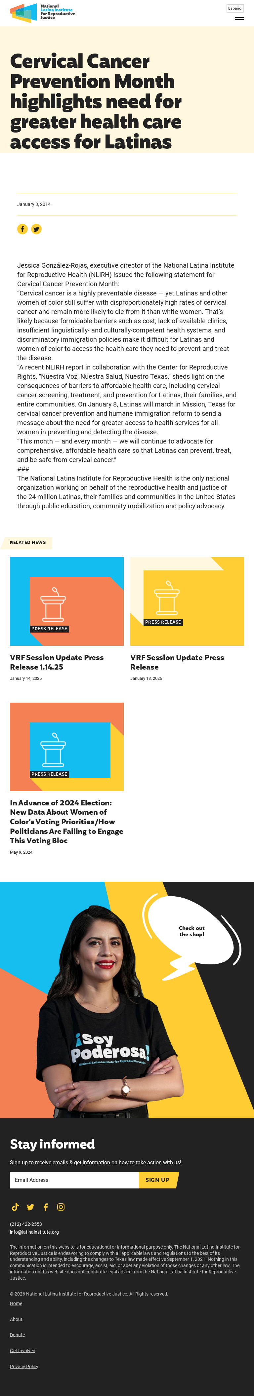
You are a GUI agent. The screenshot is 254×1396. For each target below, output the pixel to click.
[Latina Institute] (42, 13)
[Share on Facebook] (22, 229)
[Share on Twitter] (36, 229)
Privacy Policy (24, 1366)
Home (16, 1303)
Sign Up (157, 1180)
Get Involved (22, 1350)
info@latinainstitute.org (34, 1232)
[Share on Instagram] (61, 1207)
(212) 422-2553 (26, 1224)
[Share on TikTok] (15, 1207)
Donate (17, 1335)
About (16, 1319)
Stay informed (52, 1145)
